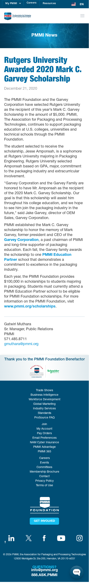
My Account (44, 429)
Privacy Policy (44, 481)
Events (44, 462)
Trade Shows (44, 390)
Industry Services (44, 408)
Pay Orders (44, 433)
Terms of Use (44, 485)
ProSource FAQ (44, 417)
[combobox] (77, 4)
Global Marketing (44, 404)
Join (44, 424)
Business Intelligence (44, 395)
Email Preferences (44, 438)
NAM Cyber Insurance (44, 442)
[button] (12, 3)
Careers (32, 3)
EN (82, 4)
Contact (44, 476)
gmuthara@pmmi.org (21, 344)
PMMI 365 (44, 451)
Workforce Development (44, 399)
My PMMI (11, 3)
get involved (44, 521)
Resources (49, 3)
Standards (44, 413)
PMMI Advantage (44, 447)
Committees (44, 467)
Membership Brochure (44, 472)
